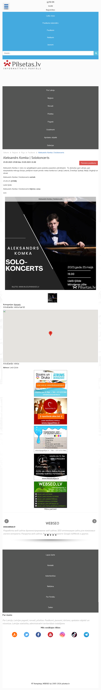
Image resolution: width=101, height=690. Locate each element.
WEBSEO (46, 684)
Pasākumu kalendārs (51, 23)
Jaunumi (50, 44)
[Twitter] (26, 635)
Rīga (23, 152)
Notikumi (50, 37)
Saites (50, 607)
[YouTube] (50, 634)
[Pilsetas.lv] (50, 64)
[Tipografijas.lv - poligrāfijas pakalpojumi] (50, 439)
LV (48, 2)
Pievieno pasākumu (88, 163)
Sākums (6, 152)
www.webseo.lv (9, 527)
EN (53, 2)
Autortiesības (50, 576)
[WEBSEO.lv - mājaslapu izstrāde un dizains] (50, 494)
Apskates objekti (50, 137)
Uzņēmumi (50, 129)
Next (94, 521)
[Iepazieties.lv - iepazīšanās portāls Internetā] (50, 411)
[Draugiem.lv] (14, 635)
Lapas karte (50, 555)
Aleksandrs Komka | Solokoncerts (51, 152)
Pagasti (50, 121)
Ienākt (50, 6)
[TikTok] (74, 634)
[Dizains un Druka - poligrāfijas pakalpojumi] (50, 383)
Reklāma (50, 586)
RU (50, 2)
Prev (6, 521)
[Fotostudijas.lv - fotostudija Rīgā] (50, 467)
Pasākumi (50, 30)
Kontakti (50, 565)
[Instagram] (62, 634)
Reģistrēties (50, 10)
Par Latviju (50, 90)
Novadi (50, 106)
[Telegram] (86, 634)
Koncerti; (17, 304)
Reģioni (50, 98)
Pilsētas (51, 114)
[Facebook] (38, 635)
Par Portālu (50, 597)
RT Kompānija (36, 684)
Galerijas (50, 145)
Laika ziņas (50, 16)
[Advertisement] (42, 79)
